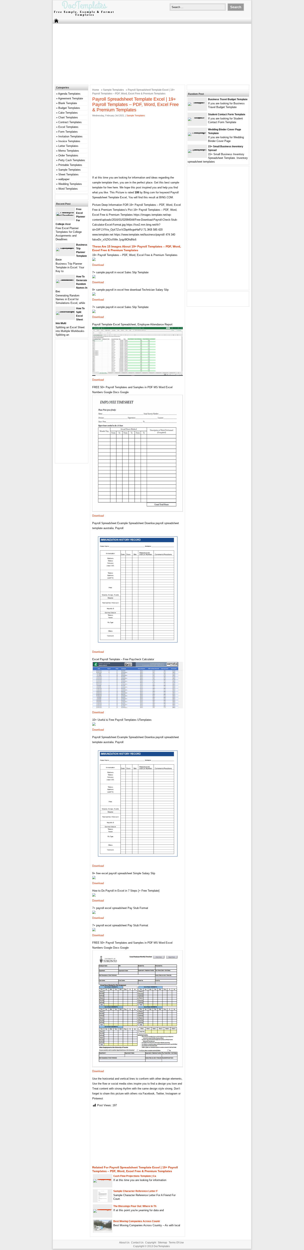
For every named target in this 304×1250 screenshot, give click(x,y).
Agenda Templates (69, 93)
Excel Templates (68, 126)
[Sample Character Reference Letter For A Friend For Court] (103, 1201)
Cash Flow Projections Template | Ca (134, 1176)
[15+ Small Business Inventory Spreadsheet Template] (197, 149)
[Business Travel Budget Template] (197, 102)
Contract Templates (70, 122)
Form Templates (68, 131)
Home (95, 89)
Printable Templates (70, 165)
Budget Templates (69, 107)
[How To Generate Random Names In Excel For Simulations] (65, 279)
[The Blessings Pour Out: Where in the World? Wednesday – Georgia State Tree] (102, 1209)
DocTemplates (162, 1246)
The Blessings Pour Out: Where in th (134, 1206)
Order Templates (68, 155)
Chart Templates (68, 117)
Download (98, 264)
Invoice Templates (69, 141)
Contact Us (137, 1242)
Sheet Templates (68, 174)
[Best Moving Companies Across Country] (103, 1231)
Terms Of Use (176, 1242)
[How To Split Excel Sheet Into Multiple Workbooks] (65, 311)
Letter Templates (68, 145)
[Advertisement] (152, 54)
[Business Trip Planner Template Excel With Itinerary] (65, 247)
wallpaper (63, 179)
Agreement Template (70, 98)
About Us (124, 1242)
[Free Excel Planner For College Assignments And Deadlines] (65, 215)
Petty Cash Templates (71, 160)
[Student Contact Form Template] (197, 117)
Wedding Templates (70, 184)
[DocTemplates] (84, 16)
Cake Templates (68, 112)
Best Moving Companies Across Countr (136, 1221)
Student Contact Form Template (226, 114)
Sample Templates (113, 89)
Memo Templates (68, 150)
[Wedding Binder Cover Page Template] (197, 132)
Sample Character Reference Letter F (135, 1191)
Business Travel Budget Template (228, 99)
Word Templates (68, 188)
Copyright (150, 1242)
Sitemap (162, 1242)
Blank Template (67, 103)
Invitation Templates (70, 136)
